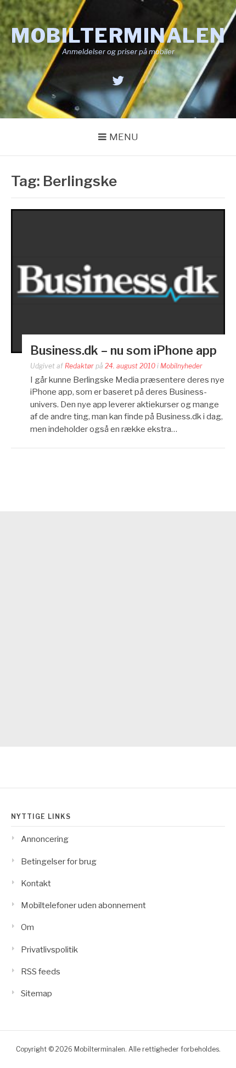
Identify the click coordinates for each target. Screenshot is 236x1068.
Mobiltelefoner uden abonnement (83, 905)
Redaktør (79, 366)
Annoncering (45, 839)
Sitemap (36, 993)
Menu (123, 136)
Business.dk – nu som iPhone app (123, 350)
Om (27, 927)
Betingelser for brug (59, 862)
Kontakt (36, 883)
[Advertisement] (118, 629)
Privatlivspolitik (49, 950)
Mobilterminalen (118, 36)
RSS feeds (40, 972)
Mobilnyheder (181, 366)
